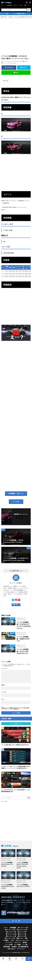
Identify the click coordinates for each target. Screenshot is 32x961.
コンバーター (9, 942)
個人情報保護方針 (23, 946)
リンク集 (24, 944)
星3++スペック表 (23, 927)
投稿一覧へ (15, 604)
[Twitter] (24, 67)
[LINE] (16, 72)
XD (6, 801)
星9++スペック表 (18, 5)
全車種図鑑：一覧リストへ (16, 493)
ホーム (3, 5)
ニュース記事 (8, 944)
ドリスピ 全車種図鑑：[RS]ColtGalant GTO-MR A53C (7, 864)
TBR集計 (6, 940)
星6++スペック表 (11, 932)
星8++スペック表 (11, 936)
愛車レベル (27, 5)
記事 (16, 959)
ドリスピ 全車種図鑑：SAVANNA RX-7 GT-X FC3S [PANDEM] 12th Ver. (24, 625)
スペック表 (22, 959)
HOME (4, 17)
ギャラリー (18, 942)
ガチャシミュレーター (22, 940)
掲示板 (25, 942)
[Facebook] (8, 67)
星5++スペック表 (22, 929)
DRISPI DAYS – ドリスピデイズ (21, 952)
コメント (4, 668)
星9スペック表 (22, 936)
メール (3, 692)
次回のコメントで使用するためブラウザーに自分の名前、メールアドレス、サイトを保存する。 (15, 708)
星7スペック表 (22, 932)
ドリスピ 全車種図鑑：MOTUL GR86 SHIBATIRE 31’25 (23, 651)
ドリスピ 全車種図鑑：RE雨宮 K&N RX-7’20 (23, 639)
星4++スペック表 (10, 929)
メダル (12, 940)
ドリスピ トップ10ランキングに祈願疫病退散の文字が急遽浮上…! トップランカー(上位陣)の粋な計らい (15, 767)
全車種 (10, 17)
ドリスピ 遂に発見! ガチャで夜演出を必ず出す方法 (15, 745)
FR (3, 63)
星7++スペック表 (11, 934)
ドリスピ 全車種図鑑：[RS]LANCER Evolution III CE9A (7, 886)
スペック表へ (16, 501)
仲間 (26, 938)
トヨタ (6, 63)
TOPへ (29, 959)
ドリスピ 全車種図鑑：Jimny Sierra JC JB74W (23, 885)
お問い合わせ (11, 948)
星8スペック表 (22, 934)
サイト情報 (17, 944)
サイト (3, 699)
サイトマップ (21, 948)
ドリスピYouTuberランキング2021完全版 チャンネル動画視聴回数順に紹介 (15, 790)
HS (9, 63)
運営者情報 (6, 946)
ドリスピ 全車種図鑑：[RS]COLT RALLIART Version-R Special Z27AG (23, 865)
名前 (3, 685)
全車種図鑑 (9, 5)
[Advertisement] (16, 35)
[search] (29, 9)
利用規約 (14, 946)
